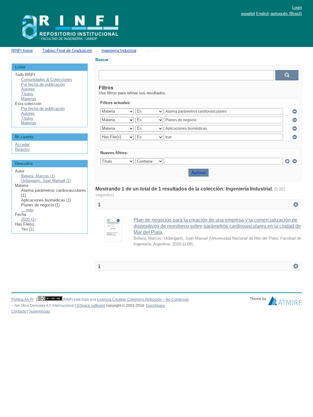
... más (27, 210)
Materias (28, 98)
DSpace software (91, 305)
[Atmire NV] (285, 302)
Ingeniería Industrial (118, 50)
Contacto (18, 311)
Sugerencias (39, 311)
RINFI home (22, 50)
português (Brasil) (286, 13)
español (248, 13)
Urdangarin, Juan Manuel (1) (46, 180)
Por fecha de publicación (43, 84)
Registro (22, 149)
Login (297, 7)
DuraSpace (155, 305)
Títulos (27, 94)
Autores (28, 89)
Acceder (22, 144)
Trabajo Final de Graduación (67, 50)
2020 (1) (28, 219)
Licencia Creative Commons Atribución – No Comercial (143, 299)
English (262, 13)
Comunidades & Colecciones (46, 79)
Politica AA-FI (22, 299)
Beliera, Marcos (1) (38, 176)
